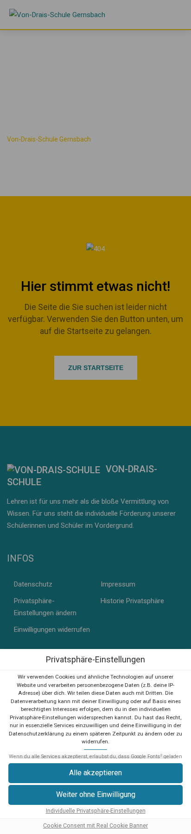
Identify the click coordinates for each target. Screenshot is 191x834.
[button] (95, 773)
